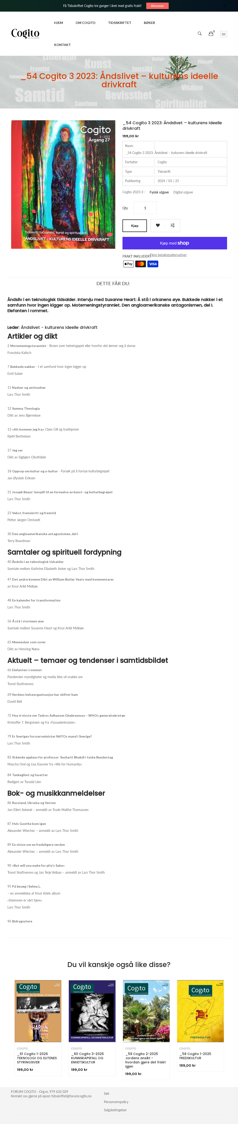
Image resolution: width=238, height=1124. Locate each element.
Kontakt (62, 45)
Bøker (149, 23)
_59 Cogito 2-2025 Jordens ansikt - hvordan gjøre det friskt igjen (145, 1060)
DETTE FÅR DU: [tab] (113, 283)
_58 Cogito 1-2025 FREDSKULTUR (195, 1056)
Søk (106, 1093)
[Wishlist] (158, 225)
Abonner (157, 6)
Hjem (58, 23)
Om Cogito (86, 23)
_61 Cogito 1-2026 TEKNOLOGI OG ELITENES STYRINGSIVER (37, 1058)
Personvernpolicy (116, 1102)
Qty (125, 208)
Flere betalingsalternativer (168, 255)
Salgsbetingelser (115, 1110)
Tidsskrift (164, 171)
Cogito (162, 162)
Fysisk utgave (159, 192)
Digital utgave (183, 192)
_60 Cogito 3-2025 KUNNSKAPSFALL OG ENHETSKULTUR (87, 1058)
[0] (211, 33)
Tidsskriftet (119, 23)
